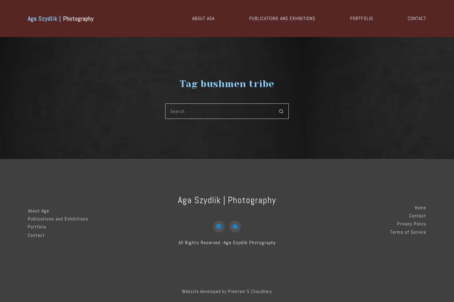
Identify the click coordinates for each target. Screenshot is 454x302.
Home (420, 207)
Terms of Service (408, 232)
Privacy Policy (411, 223)
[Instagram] (219, 227)
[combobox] (220, 111)
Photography (61, 19)
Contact (417, 18)
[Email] (235, 227)
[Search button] (281, 111)
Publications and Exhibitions (282, 18)
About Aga (203, 18)
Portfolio (361, 18)
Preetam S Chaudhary (250, 291)
